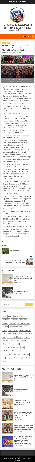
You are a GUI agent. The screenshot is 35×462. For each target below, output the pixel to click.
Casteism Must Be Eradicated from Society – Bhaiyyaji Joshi (7, 403)
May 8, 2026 (17, 406)
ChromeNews (25, 458)
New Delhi (5, 340)
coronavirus (22, 320)
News (8, 42)
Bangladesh (6, 320)
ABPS (4, 316)
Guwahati (5, 327)
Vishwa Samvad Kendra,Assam (17, 26)
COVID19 (12, 323)
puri (18, 344)
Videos (9, 354)
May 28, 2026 (18, 293)
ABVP (10, 316)
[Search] (29, 36)
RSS (22, 347)
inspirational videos (24, 330)
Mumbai (27, 337)
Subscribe (33, 36)
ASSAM (23, 316)
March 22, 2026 (18, 445)
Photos (4, 344)
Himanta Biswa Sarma (16, 327)
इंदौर (4, 358)
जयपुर (8, 358)
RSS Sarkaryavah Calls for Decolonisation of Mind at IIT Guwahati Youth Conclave (7, 415)
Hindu (26, 327)
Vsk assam (26, 354)
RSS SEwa (15, 351)
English (4, 42)
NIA (18, 340)
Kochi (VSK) (11, 337)
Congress (14, 320)
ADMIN (4, 52)
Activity (16, 316)
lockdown (20, 337)
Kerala (20, 334)
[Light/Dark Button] (24, 36)
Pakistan (24, 340)
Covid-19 (5, 323)
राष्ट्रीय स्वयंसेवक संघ (25, 358)
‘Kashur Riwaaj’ (9, 242)
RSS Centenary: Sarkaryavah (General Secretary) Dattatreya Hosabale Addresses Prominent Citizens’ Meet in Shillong (7, 441)
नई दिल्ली (15, 358)
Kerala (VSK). (28, 334)
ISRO (4, 334)
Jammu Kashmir (12, 334)
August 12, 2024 (11, 52)
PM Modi (11, 344)
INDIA (4, 330)
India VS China (13, 330)
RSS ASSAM (6, 351)
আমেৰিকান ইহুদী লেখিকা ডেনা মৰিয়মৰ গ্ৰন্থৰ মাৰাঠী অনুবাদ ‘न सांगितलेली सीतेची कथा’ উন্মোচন (7, 279)
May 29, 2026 (18, 282)
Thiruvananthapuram (25, 351)
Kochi (4, 337)
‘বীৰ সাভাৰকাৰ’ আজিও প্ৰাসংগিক (7, 292)
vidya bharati (17, 354)
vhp (3, 354)
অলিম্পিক (4, 361)
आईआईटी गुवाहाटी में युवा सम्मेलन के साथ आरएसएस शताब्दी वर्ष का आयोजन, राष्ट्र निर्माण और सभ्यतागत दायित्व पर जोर (7, 428)
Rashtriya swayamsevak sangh (11, 347)
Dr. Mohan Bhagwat (23, 323)
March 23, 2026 (18, 419)
